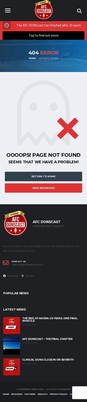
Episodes (16, 394)
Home (6, 394)
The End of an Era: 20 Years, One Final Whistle (49, 319)
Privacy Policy (58, 394)
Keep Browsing (44, 188)
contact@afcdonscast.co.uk (27, 265)
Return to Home (43, 176)
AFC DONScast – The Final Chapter (47, 339)
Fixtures (30, 394)
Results (43, 394)
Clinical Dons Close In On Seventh (48, 359)
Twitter (29, 276)
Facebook (12, 276)
